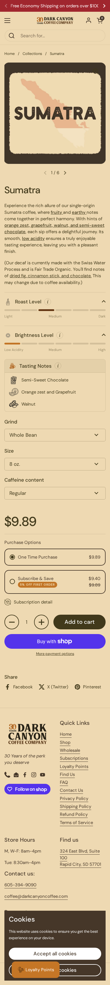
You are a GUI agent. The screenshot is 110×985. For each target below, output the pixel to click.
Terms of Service (76, 823)
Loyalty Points (74, 766)
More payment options (55, 653)
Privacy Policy (74, 798)
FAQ (64, 782)
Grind (10, 421)
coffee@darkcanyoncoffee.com (36, 896)
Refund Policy (74, 814)
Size (9, 451)
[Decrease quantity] (11, 622)
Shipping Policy (75, 806)
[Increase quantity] (41, 622)
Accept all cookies (55, 953)
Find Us (67, 774)
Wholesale (70, 750)
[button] (100, 20)
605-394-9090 (20, 885)
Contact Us (71, 790)
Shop (65, 742)
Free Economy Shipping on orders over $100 (55, 6)
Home (9, 53)
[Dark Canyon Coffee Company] (55, 20)
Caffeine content (24, 480)
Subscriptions (74, 758)
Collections (32, 53)
